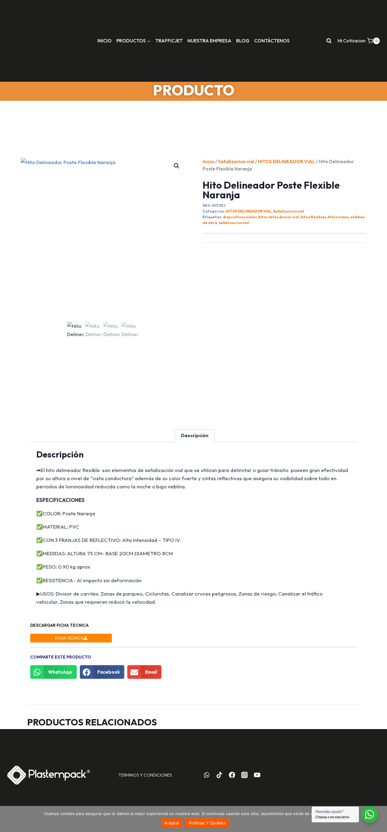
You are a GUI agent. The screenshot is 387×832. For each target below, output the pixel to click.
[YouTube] (257, 775)
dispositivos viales (240, 217)
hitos (263, 217)
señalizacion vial (234, 222)
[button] (176, 165)
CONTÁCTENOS (272, 41)
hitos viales (338, 217)
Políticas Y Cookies (207, 822)
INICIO (104, 41)
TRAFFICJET (169, 41)
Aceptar (172, 822)
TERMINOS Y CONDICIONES (145, 775)
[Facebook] (232, 775)
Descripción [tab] (194, 435)
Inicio (208, 161)
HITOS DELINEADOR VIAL (286, 161)
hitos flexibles (314, 217)
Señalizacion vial (236, 161)
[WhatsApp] (206, 775)
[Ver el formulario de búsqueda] (329, 40)
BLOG (242, 41)
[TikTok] (219, 775)
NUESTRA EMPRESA (209, 41)
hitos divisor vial (284, 217)
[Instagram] (244, 775)
